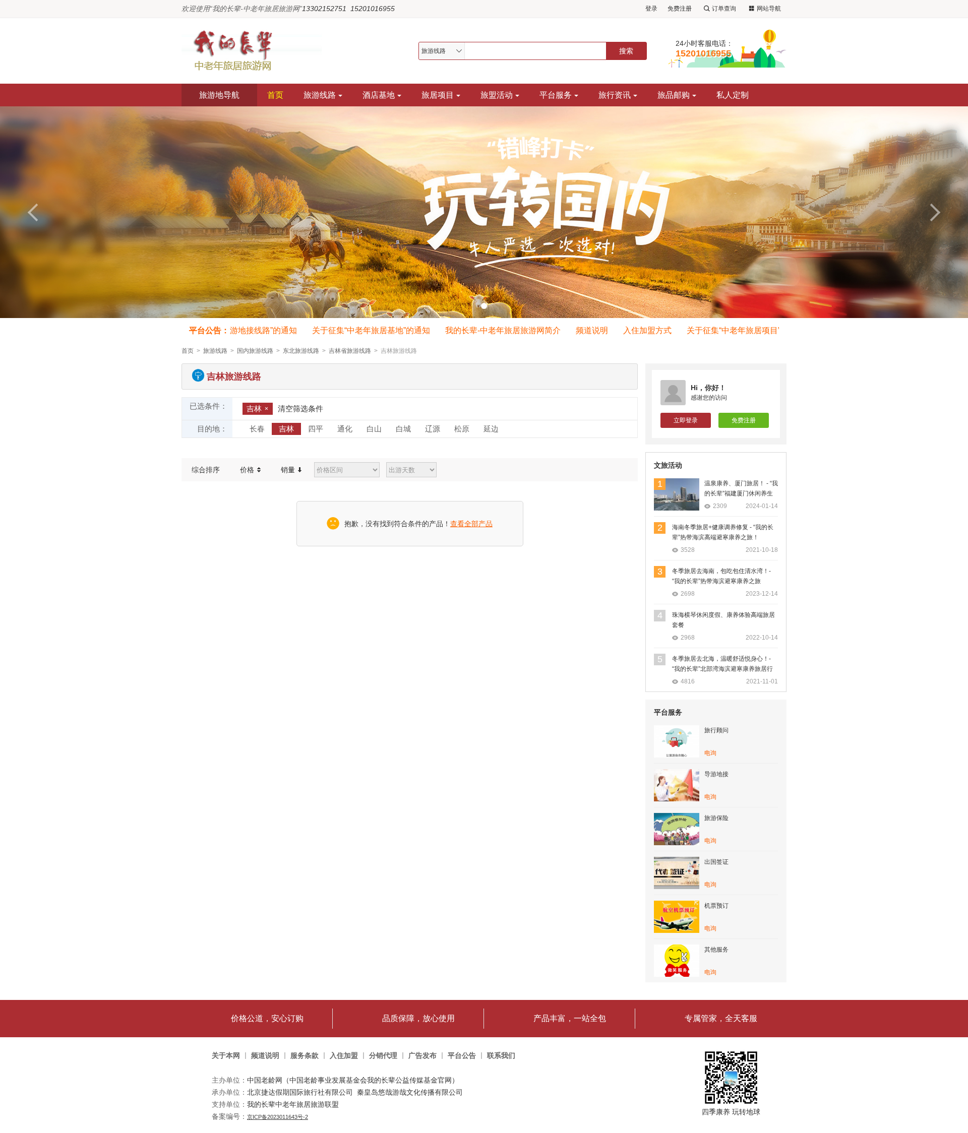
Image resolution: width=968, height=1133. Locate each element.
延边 (491, 428)
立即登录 (686, 420)
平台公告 (462, 1055)
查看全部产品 (471, 524)
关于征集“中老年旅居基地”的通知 (358, 330)
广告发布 (422, 1055)
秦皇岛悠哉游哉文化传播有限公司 (410, 1092)
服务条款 (304, 1055)
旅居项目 (437, 95)
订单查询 (724, 8)
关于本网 (226, 1055)
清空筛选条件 (300, 408)
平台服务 (555, 95)
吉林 (254, 408)
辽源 (432, 428)
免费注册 (680, 8)
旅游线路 (320, 95)
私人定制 (732, 95)
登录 (651, 8)
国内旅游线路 (255, 350)
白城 (403, 428)
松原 (461, 428)
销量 (289, 470)
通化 (344, 428)
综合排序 (206, 470)
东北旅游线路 (301, 350)
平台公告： (209, 330)
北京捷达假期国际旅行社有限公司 (300, 1092)
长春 (257, 428)
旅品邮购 (673, 95)
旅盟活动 (496, 95)
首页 (275, 95)
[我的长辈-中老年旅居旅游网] (257, 50)
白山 (374, 428)
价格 (248, 470)
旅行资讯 (614, 95)
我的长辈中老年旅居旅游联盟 (293, 1104)
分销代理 (383, 1055)
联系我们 (501, 1055)
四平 (315, 428)
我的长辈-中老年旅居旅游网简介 (490, 330)
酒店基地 (378, 95)
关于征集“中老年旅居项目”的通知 (733, 330)
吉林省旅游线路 (350, 350)
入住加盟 (344, 1055)
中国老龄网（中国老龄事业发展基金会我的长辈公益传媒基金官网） (353, 1080)
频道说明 (579, 330)
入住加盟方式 (635, 330)
